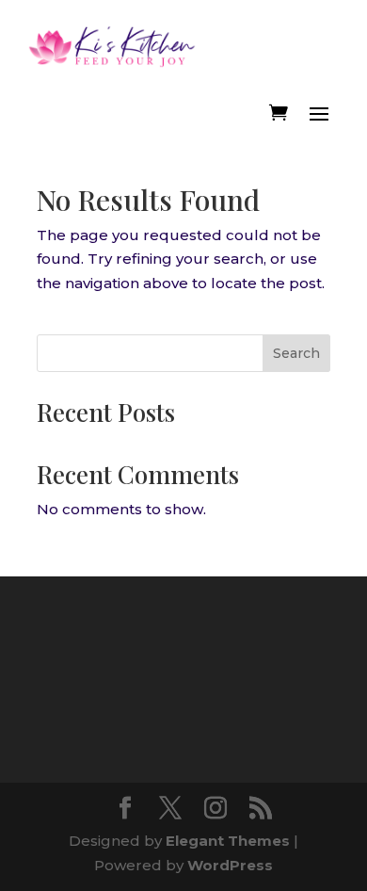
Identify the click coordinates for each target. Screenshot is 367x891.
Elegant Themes (228, 841)
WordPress (230, 865)
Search (296, 353)
